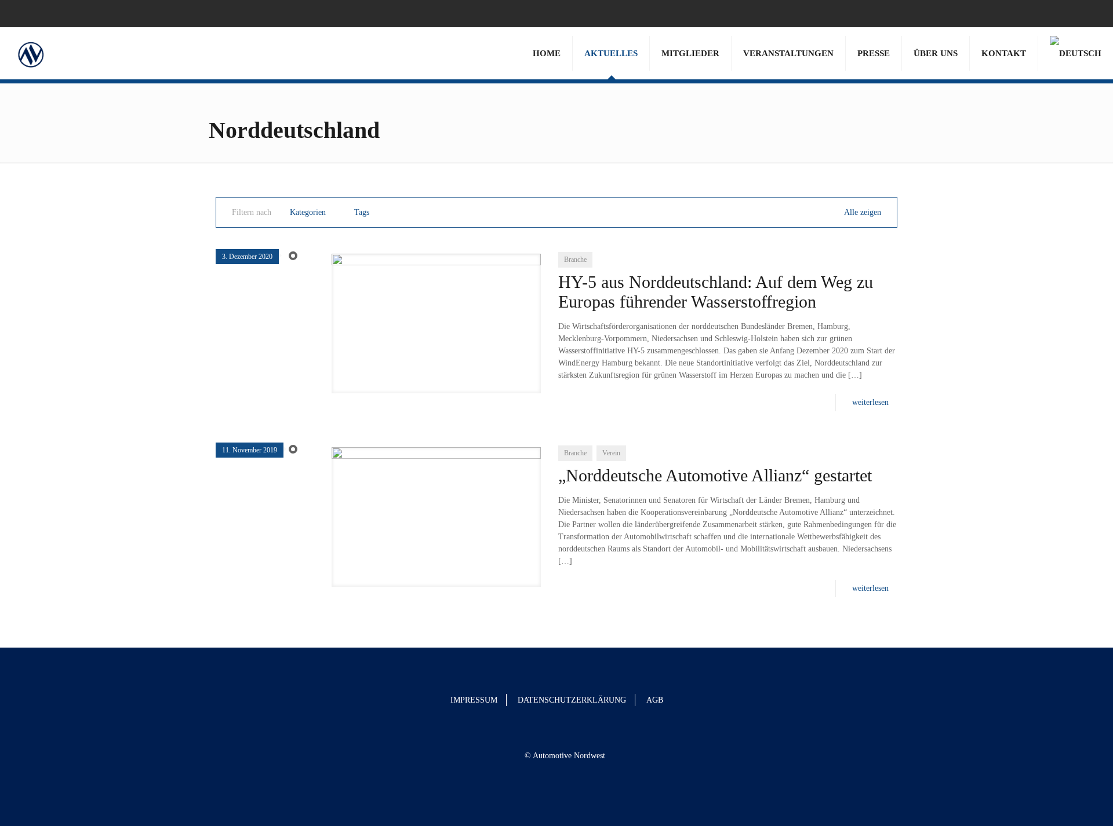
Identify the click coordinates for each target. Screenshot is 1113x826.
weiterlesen (870, 402)
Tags (361, 212)
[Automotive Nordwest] (30, 53)
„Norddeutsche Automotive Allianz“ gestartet (715, 475)
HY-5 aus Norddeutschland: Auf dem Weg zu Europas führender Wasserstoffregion (715, 291)
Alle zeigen (862, 212)
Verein (611, 453)
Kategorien (308, 212)
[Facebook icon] (1073, 13)
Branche (575, 259)
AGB (654, 700)
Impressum (473, 700)
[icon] (1087, 13)
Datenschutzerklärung (572, 700)
